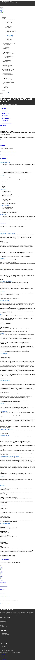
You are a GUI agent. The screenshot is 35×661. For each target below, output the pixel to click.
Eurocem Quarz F (9, 39)
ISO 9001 (6, 86)
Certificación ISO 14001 (5, 649)
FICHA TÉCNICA (2, 593)
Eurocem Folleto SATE (8, 79)
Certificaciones (5, 83)
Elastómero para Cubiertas (7, 65)
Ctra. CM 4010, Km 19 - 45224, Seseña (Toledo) (9, 2)
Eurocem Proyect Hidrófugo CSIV (12, 31)
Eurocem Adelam (7, 52)
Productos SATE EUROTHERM (8, 70)
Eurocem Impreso (7, 60)
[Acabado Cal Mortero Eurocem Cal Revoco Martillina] (8, 152)
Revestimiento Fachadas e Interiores (9, 19)
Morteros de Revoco (8, 27)
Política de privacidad (5, 657)
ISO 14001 (6, 87)
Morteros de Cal (7, 32)
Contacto (3, 90)
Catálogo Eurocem (8, 78)
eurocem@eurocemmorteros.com (7, 1)
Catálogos (5, 77)
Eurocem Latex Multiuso (9, 64)
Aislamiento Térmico (6, 48)
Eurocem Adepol (7, 51)
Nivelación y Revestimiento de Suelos (9, 53)
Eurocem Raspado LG (10, 23)
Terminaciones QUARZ (5, 635)
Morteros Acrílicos (8, 38)
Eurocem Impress (9, 26)
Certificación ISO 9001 (5, 647)
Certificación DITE (4, 646)
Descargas (3, 75)
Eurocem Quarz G (9, 40)
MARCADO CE (2, 589)
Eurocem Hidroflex (8, 66)
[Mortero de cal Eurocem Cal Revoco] (5, 139)
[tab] (4, 108)
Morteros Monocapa (8, 21)
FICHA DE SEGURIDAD (3, 586)
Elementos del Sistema (7, 73)
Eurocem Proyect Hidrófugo (11, 30)
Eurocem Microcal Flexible (11, 36)
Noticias (1, 10)
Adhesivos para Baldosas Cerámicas (9, 43)
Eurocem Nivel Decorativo (9, 58)
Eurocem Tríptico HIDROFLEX (9, 82)
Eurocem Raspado (9, 22)
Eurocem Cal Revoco (10, 35)
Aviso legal (3, 654)
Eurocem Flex (7, 47)
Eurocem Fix (7, 62)
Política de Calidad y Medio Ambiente (11, 88)
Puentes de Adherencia (7, 61)
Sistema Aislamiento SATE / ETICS (8, 69)
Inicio (2, 15)
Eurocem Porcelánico (8, 45)
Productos (3, 18)
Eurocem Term (7, 49)
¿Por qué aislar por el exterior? (8, 74)
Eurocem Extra (7, 44)
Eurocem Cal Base (9, 34)
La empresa (4, 17)
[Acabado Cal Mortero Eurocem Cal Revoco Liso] (7, 154)
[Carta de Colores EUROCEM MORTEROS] (5, 603)
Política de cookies (4, 659)
